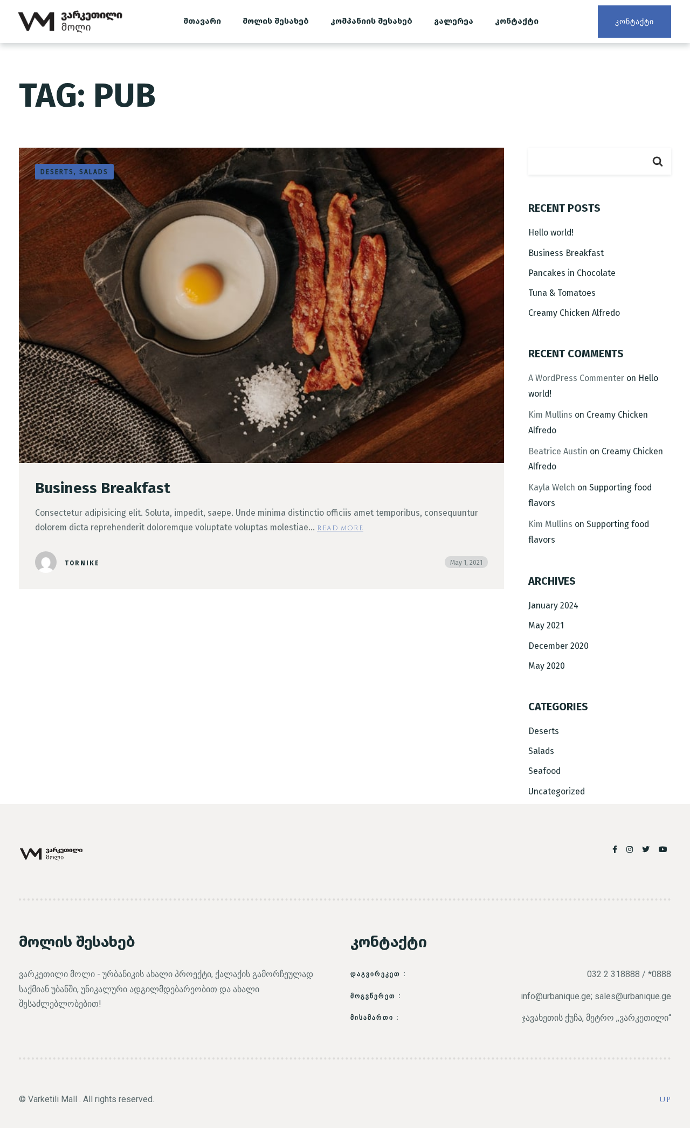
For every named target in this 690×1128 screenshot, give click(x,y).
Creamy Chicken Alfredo (574, 313)
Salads (541, 751)
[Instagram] (631, 849)
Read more (340, 527)
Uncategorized (556, 791)
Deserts (543, 731)
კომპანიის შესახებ (371, 21)
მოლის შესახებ (276, 21)
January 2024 (553, 605)
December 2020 (558, 646)
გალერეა (453, 21)
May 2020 (546, 666)
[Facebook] (616, 849)
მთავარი (202, 21)
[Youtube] (663, 849)
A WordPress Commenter (576, 378)
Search (657, 161)
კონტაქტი (517, 21)
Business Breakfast (102, 488)
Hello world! (551, 232)
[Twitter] (647, 849)
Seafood (544, 771)
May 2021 (546, 625)
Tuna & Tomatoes (562, 293)
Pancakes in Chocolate (572, 273)
